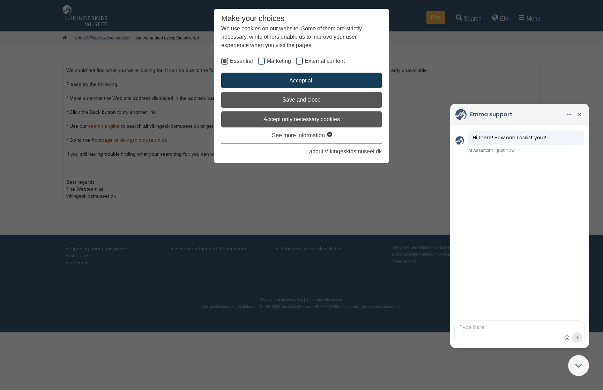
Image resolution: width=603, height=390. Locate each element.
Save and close (301, 100)
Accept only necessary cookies (301, 119)
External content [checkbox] (325, 61)
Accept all (301, 80)
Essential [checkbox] (241, 61)
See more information (299, 135)
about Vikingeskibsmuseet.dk (345, 151)
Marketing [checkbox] (279, 61)
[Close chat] (578, 365)
